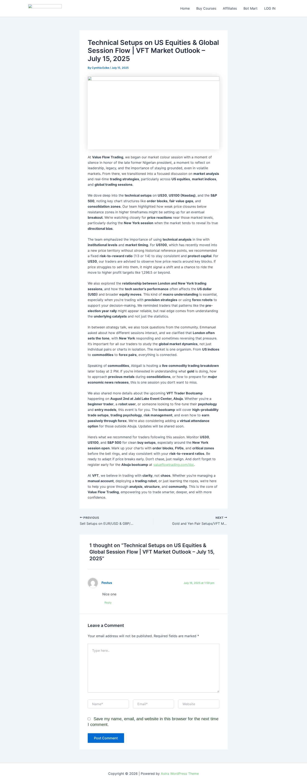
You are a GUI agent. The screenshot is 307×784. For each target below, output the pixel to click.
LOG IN (269, 8)
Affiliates (230, 8)
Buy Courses (206, 8)
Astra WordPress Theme (180, 773)
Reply (108, 602)
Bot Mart (251, 8)
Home (185, 8)
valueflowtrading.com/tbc (173, 465)
